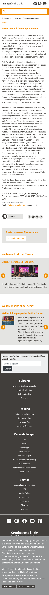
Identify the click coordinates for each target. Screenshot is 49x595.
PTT (24, 440)
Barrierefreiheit (25, 493)
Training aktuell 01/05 (16, 205)
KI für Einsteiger (24, 456)
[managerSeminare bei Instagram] (16, 521)
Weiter (8, 369)
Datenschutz (24, 497)
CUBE (24, 444)
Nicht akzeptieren (26, 586)
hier (20, 581)
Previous (3, 275)
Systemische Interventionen (24, 468)
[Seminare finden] (24, 534)
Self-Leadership (24, 394)
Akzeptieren (9, 586)
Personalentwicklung (16, 238)
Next (45, 275)
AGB (24, 489)
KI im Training (24, 452)
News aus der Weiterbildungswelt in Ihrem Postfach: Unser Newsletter (23, 357)
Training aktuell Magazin (24, 414)
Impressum (24, 501)
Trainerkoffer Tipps (24, 426)
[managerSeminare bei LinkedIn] (9, 521)
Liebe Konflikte (24, 472)
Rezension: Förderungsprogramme (27, 18)
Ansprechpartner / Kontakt (24, 485)
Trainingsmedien (24, 418)
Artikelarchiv (6, 18)
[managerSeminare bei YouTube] (32, 521)
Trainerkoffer (24, 422)
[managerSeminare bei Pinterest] (40, 521)
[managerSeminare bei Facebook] (24, 521)
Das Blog (24, 398)
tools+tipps (24, 448)
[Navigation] (45, 3)
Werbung (24, 509)
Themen (24, 505)
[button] (12, 217)
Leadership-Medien (24, 390)
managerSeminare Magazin (24, 386)
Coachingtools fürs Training (24, 460)
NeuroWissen (24, 464)
